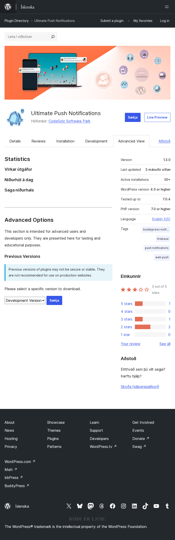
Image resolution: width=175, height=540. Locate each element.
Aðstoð (164, 141)
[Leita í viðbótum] (52, 36)
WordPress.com (20, 461)
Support (96, 430)
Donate (140, 438)
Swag (139, 446)
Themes (54, 430)
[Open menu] (167, 7)
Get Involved (143, 422)
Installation (65, 141)
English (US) (161, 219)
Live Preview (157, 117)
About (10, 422)
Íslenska (22, 506)
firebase (163, 238)
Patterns (54, 446)
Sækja (133, 117)
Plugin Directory (17, 21)
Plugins (53, 438)
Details (15, 141)
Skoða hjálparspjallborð (140, 386)
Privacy (11, 446)
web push (162, 257)
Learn (94, 422)
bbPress (14, 477)
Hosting (11, 438)
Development (96, 141)
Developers (99, 438)
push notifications (157, 248)
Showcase (56, 422)
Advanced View (131, 141)
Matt (11, 469)
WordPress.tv (103, 446)
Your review (130, 343)
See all (165, 343)
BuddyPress (17, 485)
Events (138, 430)
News (9, 430)
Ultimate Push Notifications (66, 113)
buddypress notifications (156, 229)
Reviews (38, 141)
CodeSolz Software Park (69, 121)
